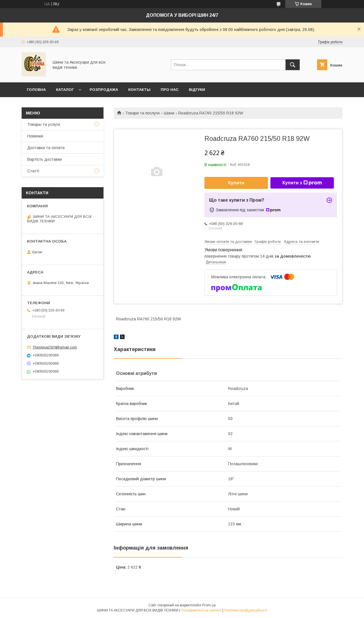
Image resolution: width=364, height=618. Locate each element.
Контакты (139, 89)
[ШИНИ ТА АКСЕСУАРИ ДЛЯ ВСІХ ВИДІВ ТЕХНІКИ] (34, 75)
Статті (33, 171)
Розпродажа (104, 89)
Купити (236, 182)
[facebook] (116, 337)
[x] (122, 337)
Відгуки (197, 89)
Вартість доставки (44, 159)
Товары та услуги (43, 124)
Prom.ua (209, 605)
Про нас (170, 89)
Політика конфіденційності (245, 610)
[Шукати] (293, 64)
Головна (36, 89)
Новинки (35, 136)
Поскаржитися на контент (201, 610)
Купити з (292, 182)
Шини (169, 113)
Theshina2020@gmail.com (54, 347)
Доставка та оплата (46, 147)
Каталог (65, 89)
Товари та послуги (142, 113)
